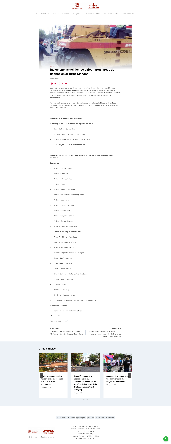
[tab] (81, 399)
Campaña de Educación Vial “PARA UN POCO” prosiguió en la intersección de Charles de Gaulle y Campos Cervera (104, 332)
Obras (52, 66)
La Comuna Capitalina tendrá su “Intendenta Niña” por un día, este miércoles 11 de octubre (66, 331)
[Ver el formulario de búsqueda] (148, 13)
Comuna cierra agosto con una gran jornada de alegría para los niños (117, 379)
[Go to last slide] (41, 375)
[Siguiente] (129, 375)
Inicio (37, 14)
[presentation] (53, 362)
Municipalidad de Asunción (59, 321)
